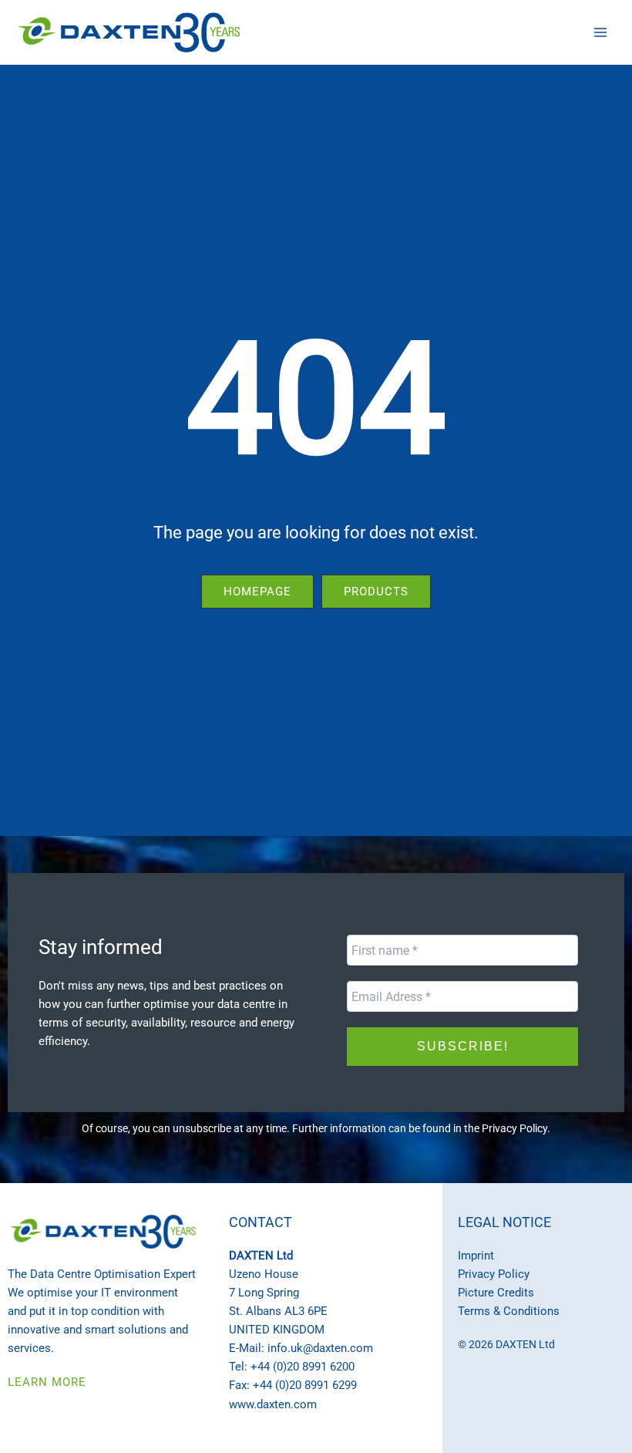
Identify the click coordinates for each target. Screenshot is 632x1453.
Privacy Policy (514, 1128)
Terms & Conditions (509, 1311)
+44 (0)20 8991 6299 (305, 1385)
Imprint (476, 1256)
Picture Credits (496, 1293)
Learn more (47, 1382)
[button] (257, 592)
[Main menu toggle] (600, 32)
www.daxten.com (273, 1404)
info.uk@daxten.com (320, 1348)
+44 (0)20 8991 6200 (302, 1367)
